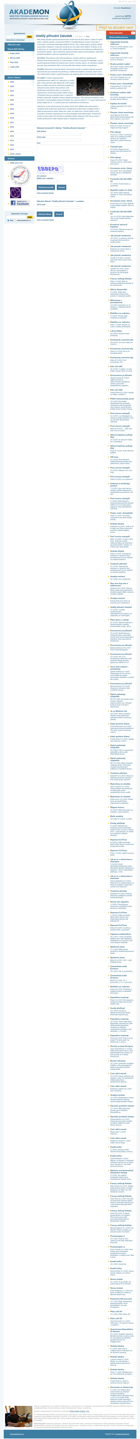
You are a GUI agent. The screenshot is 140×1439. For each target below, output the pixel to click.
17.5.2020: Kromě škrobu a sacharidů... (121, 182)
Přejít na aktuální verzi (116, 27)
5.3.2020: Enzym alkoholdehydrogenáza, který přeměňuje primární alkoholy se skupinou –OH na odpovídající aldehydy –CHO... (122, 865)
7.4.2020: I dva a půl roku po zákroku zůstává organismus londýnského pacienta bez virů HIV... (121, 488)
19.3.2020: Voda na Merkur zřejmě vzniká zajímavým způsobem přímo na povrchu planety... (121, 715)
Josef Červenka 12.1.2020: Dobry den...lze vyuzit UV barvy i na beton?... (121, 1321)
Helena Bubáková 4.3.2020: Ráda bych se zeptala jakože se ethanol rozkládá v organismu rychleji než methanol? (122, 881)
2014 (12, 136)
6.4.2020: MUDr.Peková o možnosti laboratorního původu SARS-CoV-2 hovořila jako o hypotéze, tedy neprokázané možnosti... (121, 503)
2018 (12, 118)
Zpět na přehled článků (45, 193)
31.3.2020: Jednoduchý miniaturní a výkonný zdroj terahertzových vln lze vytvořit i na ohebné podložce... (121, 568)
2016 (12, 127)
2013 (12, 140)
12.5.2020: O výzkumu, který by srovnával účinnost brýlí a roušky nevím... (121, 238)
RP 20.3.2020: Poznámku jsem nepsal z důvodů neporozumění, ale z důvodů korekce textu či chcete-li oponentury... (121, 700)
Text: (39, 143)
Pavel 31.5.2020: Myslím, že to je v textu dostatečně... (121, 45)
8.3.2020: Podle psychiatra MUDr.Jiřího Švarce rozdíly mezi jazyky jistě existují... (122, 843)
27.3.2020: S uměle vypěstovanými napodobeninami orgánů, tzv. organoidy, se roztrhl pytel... (121, 611)
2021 (12, 104)
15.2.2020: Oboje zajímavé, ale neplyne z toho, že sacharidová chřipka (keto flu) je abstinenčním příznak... (121, 1077)
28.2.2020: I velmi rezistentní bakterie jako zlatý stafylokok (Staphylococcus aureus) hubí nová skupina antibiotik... (121, 938)
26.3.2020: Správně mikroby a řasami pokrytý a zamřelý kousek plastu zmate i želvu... (121, 623)
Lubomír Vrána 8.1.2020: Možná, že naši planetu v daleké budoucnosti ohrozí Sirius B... (120, 1361)
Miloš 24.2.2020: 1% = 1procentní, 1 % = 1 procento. (121, 978)
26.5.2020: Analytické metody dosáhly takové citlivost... (121, 95)
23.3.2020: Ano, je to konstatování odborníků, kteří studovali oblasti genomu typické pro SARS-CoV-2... (121, 658)
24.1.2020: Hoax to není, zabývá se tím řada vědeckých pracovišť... (121, 1239)
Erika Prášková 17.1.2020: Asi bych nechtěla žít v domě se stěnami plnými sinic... (121, 1291)
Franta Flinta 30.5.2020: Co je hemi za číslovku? (121, 56)
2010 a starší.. (15, 154)
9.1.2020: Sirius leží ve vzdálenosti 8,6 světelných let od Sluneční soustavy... (121, 1349)
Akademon (12, 2)
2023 (12, 95)
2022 (12, 100)
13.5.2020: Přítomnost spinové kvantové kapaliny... (121, 227)
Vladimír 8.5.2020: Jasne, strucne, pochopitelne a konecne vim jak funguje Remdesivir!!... (120, 270)
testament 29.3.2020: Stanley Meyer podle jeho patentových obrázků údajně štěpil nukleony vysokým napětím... (122, 588)
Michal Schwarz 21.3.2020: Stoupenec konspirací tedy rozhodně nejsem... (121, 686)
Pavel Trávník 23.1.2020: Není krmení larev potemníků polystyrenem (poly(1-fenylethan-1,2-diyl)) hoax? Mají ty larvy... (122, 1252)
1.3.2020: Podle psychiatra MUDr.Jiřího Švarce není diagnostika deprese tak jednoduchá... (120, 916)
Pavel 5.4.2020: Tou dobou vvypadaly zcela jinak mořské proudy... (121, 516)
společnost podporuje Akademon (121, 17)
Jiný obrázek (41, 176)
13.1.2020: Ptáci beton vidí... (120, 1312)
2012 (12, 145)
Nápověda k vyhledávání (15, 40)
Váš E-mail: (41, 137)
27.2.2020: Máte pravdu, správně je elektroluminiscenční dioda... (122, 950)
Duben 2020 (14, 53)
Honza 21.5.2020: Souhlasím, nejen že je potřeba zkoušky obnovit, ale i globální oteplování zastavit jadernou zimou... (121, 137)
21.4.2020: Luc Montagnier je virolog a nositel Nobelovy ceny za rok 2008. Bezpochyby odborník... (122, 417)
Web (11, 220)
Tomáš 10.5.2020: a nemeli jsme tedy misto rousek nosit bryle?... (120, 258)
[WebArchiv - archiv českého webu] (21, 176)
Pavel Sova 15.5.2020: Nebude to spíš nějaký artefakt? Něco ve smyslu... (122, 204)
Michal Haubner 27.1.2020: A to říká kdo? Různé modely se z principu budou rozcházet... (122, 1228)
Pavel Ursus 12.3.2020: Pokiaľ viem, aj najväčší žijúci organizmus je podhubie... (121, 799)
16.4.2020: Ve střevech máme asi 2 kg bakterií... (121, 438)
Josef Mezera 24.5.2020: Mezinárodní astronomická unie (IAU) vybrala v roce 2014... (122, 115)
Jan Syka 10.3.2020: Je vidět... (121, 817)
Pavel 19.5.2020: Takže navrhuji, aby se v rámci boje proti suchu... (121, 160)
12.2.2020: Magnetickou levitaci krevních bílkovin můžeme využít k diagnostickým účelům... (122, 1098)
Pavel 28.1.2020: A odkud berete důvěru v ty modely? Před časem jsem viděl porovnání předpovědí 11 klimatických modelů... (121, 1216)
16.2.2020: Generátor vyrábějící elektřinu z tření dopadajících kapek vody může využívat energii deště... (122, 1065)
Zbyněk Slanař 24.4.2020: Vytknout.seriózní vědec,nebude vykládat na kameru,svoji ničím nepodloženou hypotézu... (121, 380)
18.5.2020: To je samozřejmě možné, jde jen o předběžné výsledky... (121, 171)
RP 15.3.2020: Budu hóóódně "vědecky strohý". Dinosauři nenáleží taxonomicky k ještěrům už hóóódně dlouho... (121, 763)
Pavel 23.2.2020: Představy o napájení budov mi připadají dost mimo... (121, 989)
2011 (12, 149)
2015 (12, 131)
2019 (12, 113)
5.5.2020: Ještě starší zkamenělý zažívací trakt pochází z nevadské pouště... (121, 292)
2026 (12, 82)
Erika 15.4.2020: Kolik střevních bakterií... (122, 449)
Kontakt (122, 8)
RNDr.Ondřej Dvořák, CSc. (80, 1411)
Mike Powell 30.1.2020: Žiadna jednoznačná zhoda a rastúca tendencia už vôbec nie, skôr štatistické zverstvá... (121, 1187)
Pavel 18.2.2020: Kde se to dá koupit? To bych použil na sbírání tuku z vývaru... (121, 1038)
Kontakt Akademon (122, 1434)
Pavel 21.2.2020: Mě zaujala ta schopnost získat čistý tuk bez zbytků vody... (121, 1000)
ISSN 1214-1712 (16, 163)
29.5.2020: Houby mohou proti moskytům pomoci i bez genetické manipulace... (121, 67)
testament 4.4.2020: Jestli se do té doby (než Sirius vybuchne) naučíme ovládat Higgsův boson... (122, 528)
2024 (12, 91)
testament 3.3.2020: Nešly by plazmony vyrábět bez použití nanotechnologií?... (121, 894)
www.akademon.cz (24, 220)
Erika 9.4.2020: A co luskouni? (121, 477)
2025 (12, 86)
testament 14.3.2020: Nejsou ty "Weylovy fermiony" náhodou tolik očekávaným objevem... (121, 776)
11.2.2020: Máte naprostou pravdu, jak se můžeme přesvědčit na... (122, 1109)
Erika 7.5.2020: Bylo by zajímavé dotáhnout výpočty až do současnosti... (121, 282)
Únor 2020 (14, 62)
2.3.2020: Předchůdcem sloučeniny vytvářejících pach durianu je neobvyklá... (121, 905)
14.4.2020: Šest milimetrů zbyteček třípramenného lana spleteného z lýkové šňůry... (121, 460)
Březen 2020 (15, 58)
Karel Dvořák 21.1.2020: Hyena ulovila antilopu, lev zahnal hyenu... (122, 1271)
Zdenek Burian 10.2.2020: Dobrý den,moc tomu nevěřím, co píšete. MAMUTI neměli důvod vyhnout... (122, 1120)
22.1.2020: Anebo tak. (118, 1262)
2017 (12, 122)
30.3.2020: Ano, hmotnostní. (120, 577)
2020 (12, 109)
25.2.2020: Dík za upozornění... (121, 968)
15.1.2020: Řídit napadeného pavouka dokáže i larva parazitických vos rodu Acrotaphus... (121, 1303)
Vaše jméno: (41, 131)
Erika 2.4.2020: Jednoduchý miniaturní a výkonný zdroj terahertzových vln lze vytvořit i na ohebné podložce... (121, 555)
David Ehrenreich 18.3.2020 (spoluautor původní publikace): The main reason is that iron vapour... (122, 728)
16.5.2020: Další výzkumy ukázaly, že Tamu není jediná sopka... (121, 193)
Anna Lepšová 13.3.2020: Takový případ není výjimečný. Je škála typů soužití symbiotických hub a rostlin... (121, 788)
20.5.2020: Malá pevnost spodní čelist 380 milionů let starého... (120, 150)
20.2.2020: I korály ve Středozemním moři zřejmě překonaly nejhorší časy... (120, 1011)
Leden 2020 (14, 67)
